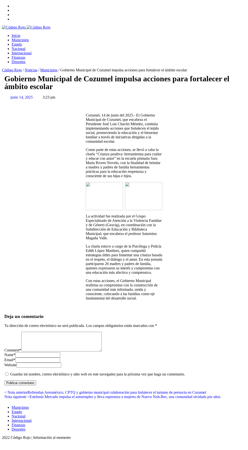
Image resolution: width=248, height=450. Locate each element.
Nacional (18, 49)
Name (10, 355)
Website (10, 365)
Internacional (21, 53)
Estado (17, 44)
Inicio (16, 35)
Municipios (20, 40)
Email (9, 360)
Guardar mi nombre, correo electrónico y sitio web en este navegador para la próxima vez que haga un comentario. (97, 374)
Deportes (18, 62)
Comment (12, 350)
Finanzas (18, 57)
